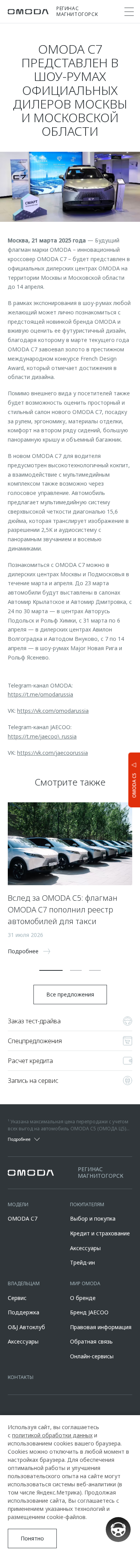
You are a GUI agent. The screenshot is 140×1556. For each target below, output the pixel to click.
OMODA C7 (22, 1218)
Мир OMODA (85, 1283)
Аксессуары (85, 1248)
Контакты (20, 1377)
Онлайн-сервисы (92, 1356)
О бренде (83, 1298)
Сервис (17, 1298)
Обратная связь (91, 1341)
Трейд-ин (82, 1262)
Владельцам (24, 1283)
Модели (18, 1204)
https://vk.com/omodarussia (53, 710)
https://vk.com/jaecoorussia (52, 752)
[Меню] (129, 12)
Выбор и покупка (93, 1218)
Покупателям (87, 1204)
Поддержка (23, 1312)
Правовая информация (100, 1327)
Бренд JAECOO (89, 1312)
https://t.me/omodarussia (40, 694)
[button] (51, 970)
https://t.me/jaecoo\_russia (42, 736)
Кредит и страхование (100, 1233)
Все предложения (70, 994)
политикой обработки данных (52, 1435)
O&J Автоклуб (26, 1327)
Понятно (32, 1538)
